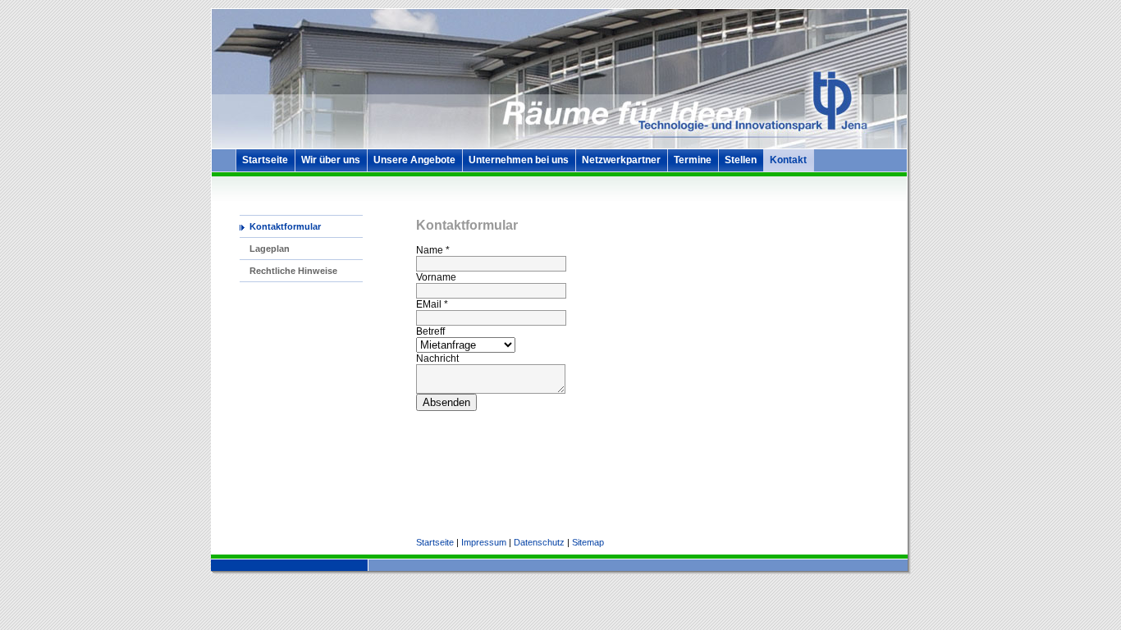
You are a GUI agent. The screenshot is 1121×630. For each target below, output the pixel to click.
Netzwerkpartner (621, 160)
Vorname (436, 277)
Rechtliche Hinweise (293, 271)
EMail (432, 304)
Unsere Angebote (414, 160)
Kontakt (788, 160)
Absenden (446, 402)
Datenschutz (539, 542)
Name (433, 250)
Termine (692, 160)
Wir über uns (330, 160)
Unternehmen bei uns (519, 160)
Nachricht (437, 358)
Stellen (741, 160)
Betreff (430, 331)
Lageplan (269, 248)
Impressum (483, 542)
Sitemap (588, 542)
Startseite (265, 160)
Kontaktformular (285, 226)
